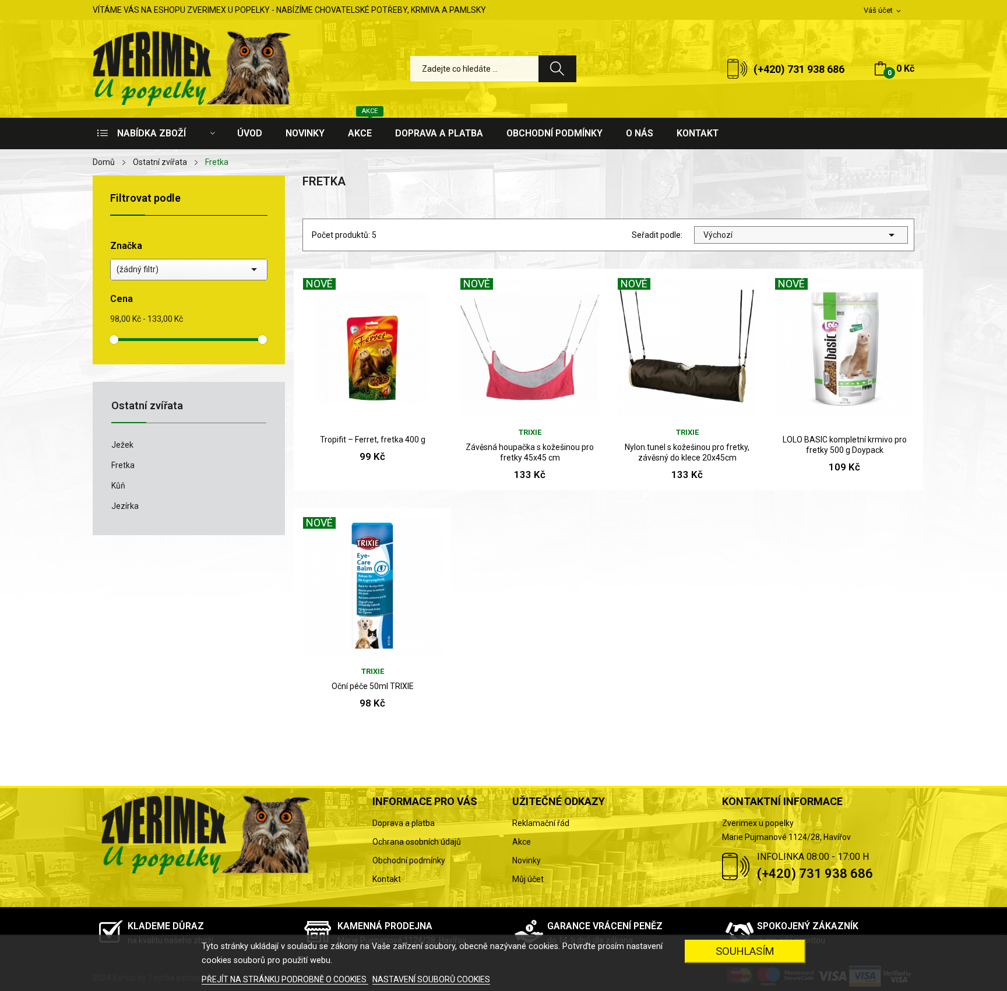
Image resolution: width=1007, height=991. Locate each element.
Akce (521, 841)
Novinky (526, 860)
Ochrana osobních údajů (416, 841)
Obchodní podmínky (408, 860)
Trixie (530, 432)
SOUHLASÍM (745, 951)
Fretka (123, 465)
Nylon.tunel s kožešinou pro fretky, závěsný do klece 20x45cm (687, 452)
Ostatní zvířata (147, 406)
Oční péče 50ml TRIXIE (373, 686)
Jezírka (125, 506)
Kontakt (386, 879)
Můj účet (528, 879)
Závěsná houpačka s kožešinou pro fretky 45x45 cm (530, 452)
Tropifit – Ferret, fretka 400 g (372, 439)
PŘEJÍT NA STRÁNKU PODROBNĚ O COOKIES (285, 979)
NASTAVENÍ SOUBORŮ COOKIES (431, 979)
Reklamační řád (540, 823)
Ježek (122, 444)
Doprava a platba (403, 823)
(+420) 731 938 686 (799, 69)
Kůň (118, 485)
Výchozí (801, 235)
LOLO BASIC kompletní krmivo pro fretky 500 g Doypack (845, 445)
